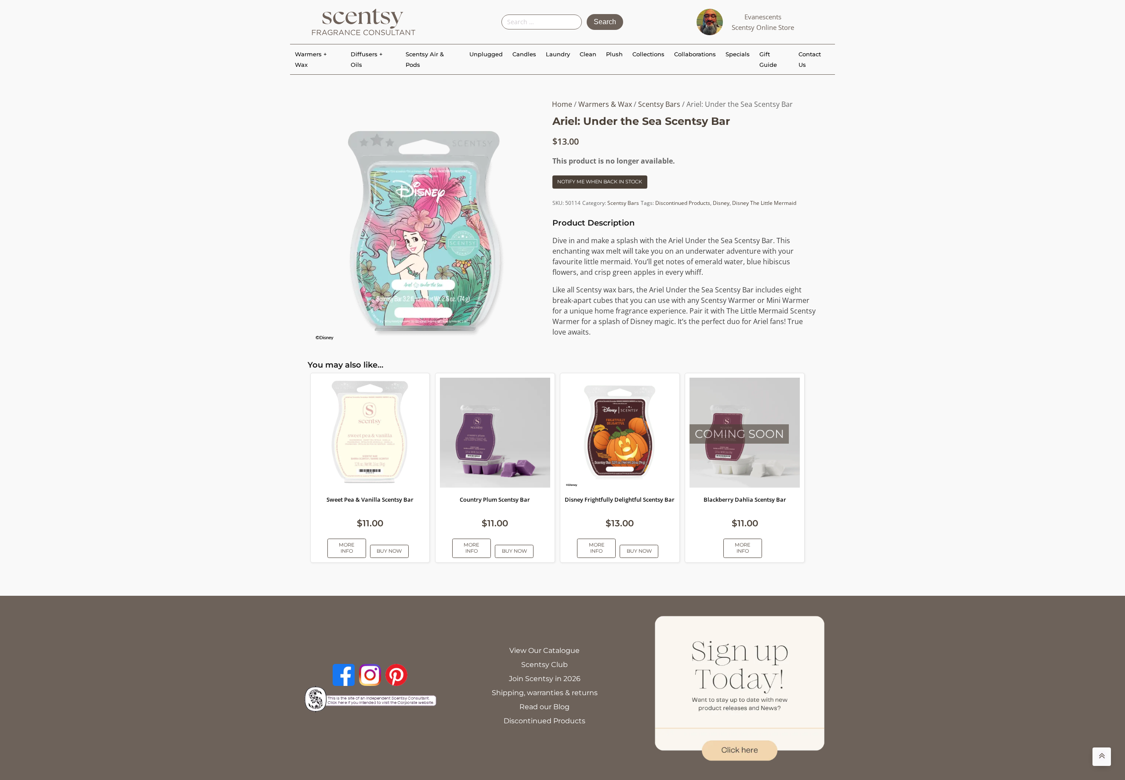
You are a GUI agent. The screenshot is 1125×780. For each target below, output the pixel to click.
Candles (524, 54)
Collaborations (695, 54)
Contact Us (809, 59)
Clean (588, 54)
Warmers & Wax (605, 104)
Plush (614, 54)
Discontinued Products (682, 203)
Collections (648, 54)
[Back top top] (1101, 756)
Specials (738, 54)
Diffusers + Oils (367, 59)
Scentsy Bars (659, 104)
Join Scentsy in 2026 (545, 678)
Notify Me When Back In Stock (599, 182)
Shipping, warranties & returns (545, 693)
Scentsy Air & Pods (425, 59)
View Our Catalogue (544, 650)
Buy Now (389, 551)
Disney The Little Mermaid (764, 203)
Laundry (558, 54)
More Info (346, 548)
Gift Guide (768, 59)
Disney (721, 203)
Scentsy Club (544, 664)
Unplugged (486, 54)
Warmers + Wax (311, 59)
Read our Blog (544, 707)
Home (562, 104)
